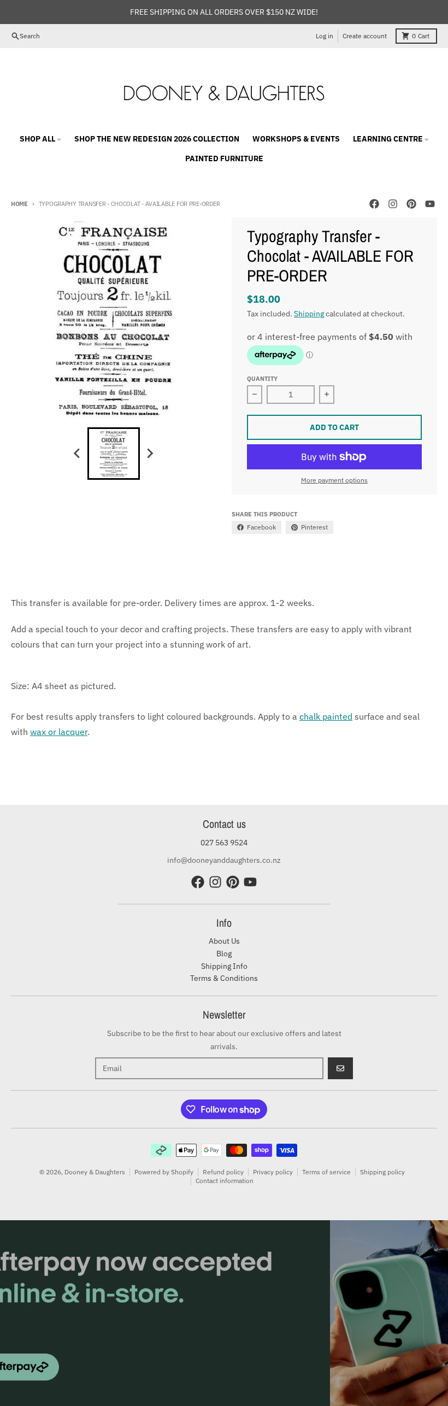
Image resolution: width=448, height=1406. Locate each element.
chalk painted (325, 716)
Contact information (225, 1180)
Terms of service (326, 1172)
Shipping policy (382, 1172)
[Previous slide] (77, 453)
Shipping (309, 314)
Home (19, 204)
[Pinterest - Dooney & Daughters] (411, 204)
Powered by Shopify (163, 1172)
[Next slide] (149, 453)
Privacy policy (273, 1172)
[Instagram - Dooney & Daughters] (393, 204)
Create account (365, 36)
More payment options (334, 480)
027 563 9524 (224, 843)
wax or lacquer (58, 731)
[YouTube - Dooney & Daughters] (430, 204)
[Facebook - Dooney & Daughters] (374, 204)
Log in (324, 36)
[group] (113, 453)
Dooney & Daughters (94, 1172)
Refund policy (223, 1172)
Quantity (262, 379)
